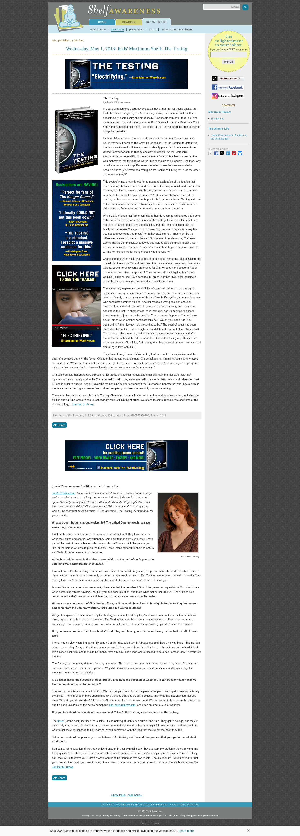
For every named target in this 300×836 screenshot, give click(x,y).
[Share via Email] (210, 153)
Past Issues (117, 29)
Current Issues (151, 815)
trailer (60, 721)
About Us (94, 815)
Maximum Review (219, 111)
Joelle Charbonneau (63, 493)
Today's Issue (98, 29)
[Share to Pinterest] (234, 153)
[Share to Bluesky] (240, 153)
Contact (104, 815)
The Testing (217, 118)
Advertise (114, 815)
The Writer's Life (218, 128)
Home (102, 22)
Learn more (186, 830)
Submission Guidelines (131, 815)
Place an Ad (136, 29)
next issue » (135, 794)
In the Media (166, 815)
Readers (128, 22)
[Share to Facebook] (216, 153)
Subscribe (179, 815)
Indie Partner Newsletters (176, 29)
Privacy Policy (211, 815)
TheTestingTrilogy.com (122, 704)
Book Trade (156, 22)
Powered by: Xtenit (150, 823)
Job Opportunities (194, 815)
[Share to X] (222, 153)
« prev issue (118, 794)
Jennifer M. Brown (83, 404)
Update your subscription (184, 805)
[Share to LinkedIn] (228, 153)
